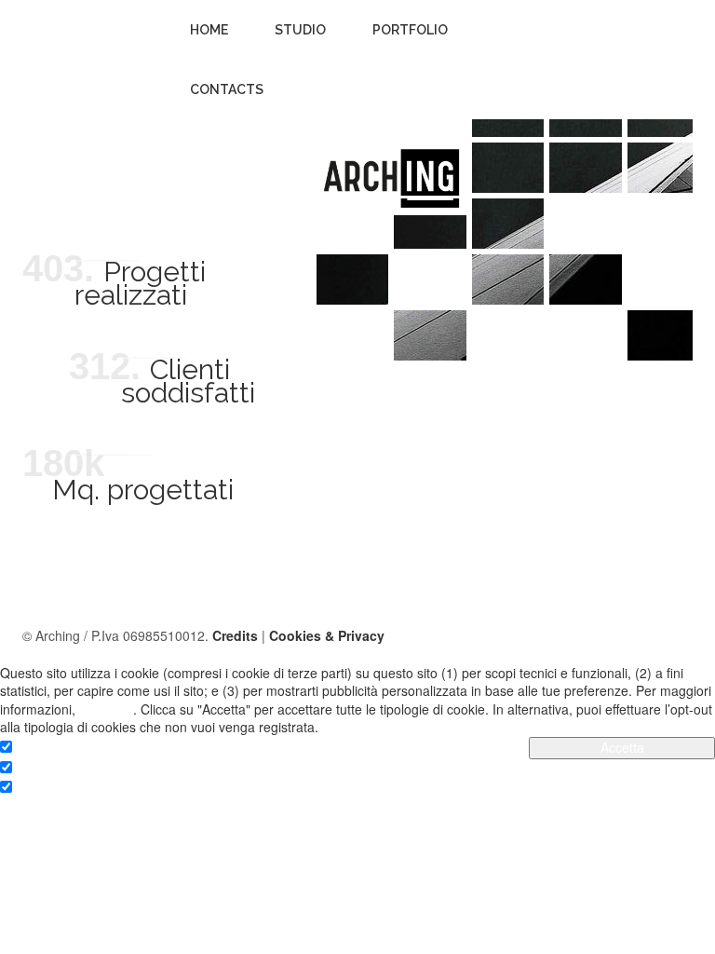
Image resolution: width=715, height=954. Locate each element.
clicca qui (106, 709)
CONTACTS (226, 89)
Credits (235, 635)
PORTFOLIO (410, 29)
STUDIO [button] (300, 29)
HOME (209, 29)
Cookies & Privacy (326, 635)
